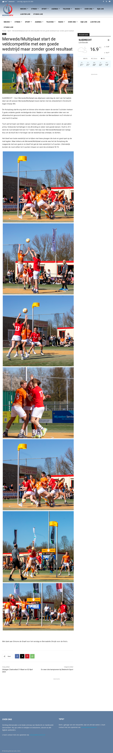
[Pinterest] (27, 656)
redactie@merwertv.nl (37, 735)
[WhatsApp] (32, 656)
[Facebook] (103, 1)
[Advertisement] (94, 89)
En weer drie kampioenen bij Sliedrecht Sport (57, 670)
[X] (106, 1)
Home (4, 31)
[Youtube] (109, 1)
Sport (9, 31)
